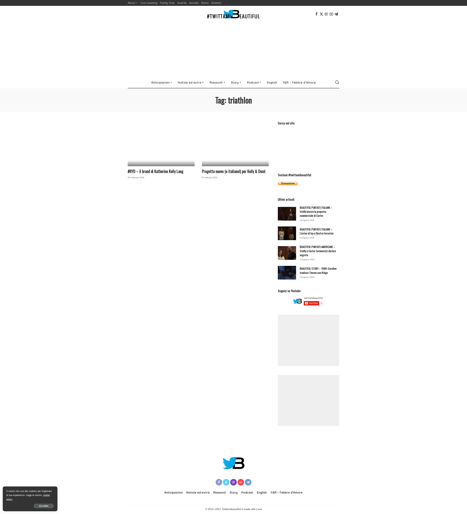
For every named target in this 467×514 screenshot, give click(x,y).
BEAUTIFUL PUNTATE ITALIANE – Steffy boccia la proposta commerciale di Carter (316, 211)
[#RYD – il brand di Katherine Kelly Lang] (161, 143)
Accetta (43, 506)
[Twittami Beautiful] (233, 14)
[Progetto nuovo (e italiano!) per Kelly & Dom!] (235, 143)
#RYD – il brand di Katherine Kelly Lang (155, 171)
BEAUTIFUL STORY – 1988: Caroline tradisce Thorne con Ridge (318, 270)
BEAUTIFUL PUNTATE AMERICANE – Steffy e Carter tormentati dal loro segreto (318, 251)
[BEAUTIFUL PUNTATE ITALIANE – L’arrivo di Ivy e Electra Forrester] (287, 233)
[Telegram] (336, 14)
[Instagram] (326, 14)
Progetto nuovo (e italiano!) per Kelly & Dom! (233, 171)
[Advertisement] (233, 49)
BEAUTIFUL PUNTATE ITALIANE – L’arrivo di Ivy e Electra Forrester (317, 231)
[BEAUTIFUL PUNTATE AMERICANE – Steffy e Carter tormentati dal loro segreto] (287, 253)
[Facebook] (316, 14)
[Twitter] (321, 14)
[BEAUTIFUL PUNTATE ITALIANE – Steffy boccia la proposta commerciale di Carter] (287, 214)
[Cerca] (337, 82)
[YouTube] (331, 14)
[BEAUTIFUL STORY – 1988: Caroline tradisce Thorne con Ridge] (287, 273)
